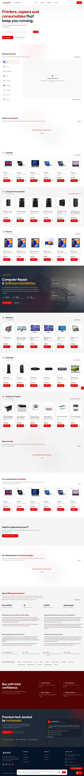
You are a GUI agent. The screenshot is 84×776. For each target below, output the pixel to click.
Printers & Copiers (55, 661)
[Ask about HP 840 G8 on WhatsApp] (52, 180)
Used (79, 483)
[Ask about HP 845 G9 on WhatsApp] (25, 180)
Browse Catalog (6, 37)
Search (35, 31)
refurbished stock (71, 627)
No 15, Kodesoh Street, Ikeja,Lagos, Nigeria (74, 755)
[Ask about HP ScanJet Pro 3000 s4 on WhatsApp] (79, 425)
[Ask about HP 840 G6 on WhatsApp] (79, 180)
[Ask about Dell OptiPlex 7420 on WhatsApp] (79, 385)
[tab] (11, 62)
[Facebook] (3, 764)
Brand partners (26, 761)
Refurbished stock (48, 664)
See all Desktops (77, 360)
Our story (25, 754)
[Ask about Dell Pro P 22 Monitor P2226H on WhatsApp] (39, 346)
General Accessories (31, 664)
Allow (64, 772)
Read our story (77, 599)
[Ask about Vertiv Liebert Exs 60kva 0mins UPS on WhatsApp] (66, 220)
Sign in (79, 2)
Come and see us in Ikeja (24, 625)
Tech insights (25, 757)
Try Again (42, 133)
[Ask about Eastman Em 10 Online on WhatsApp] (12, 220)
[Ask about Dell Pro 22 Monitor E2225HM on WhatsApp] (52, 346)
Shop (36, 2)
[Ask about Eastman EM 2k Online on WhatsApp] (52, 220)
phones (30, 617)
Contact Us (46, 759)
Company (49, 2)
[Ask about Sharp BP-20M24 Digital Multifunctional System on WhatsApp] (12, 425)
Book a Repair (8, 302)
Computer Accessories (27, 661)
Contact (56, 2)
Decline (59, 772)
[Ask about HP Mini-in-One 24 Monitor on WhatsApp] (79, 346)
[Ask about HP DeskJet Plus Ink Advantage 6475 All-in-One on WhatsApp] (52, 425)
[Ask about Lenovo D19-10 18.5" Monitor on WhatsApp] (66, 346)
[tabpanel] (52, 80)
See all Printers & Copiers (75, 398)
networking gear (9, 619)
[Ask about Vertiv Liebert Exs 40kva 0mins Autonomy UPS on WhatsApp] (79, 220)
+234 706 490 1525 (72, 759)
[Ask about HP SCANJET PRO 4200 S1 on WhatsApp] (66, 425)
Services (42, 2)
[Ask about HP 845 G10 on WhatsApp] (39, 180)
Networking (71, 661)
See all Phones (77, 233)
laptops (13, 617)
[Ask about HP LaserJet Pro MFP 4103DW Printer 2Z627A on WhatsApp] (39, 425)
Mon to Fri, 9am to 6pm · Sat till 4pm (33, 653)
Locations (25, 759)
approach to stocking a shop (55, 627)
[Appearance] (74, 2)
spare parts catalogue (27, 645)
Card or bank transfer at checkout (73, 653)
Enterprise (46, 757)
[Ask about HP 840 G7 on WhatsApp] (66, 180)
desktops (19, 617)
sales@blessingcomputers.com (74, 765)
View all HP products (76, 99)
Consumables (63, 661)
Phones (35, 661)
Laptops (19, 661)
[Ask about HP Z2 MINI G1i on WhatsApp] (12, 385)
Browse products (6, 732)
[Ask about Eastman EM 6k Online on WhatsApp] (25, 220)
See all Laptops (77, 155)
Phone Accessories (21, 664)
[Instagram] (9, 764)
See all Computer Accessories (74, 193)
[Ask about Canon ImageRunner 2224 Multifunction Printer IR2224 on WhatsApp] (25, 425)
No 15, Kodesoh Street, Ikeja (11, 653)
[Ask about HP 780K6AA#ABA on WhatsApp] (12, 346)
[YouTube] (13, 764)
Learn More (16, 302)
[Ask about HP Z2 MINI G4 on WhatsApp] (66, 385)
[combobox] (19, 32)
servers (16, 619)
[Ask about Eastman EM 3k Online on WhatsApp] (39, 220)
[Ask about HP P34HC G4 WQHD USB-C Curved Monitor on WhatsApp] (25, 346)
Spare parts (40, 664)
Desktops (47, 661)
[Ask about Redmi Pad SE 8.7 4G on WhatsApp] (12, 259)
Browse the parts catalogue (9, 535)
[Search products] (71, 2)
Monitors (41, 661)
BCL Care (46, 754)
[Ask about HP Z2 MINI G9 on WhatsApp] (39, 385)
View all (78, 121)
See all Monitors (77, 319)
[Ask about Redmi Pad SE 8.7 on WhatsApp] (52, 259)
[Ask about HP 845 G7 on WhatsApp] (12, 180)
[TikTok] (6, 764)
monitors (26, 617)
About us (56, 664)
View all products (76, 57)
